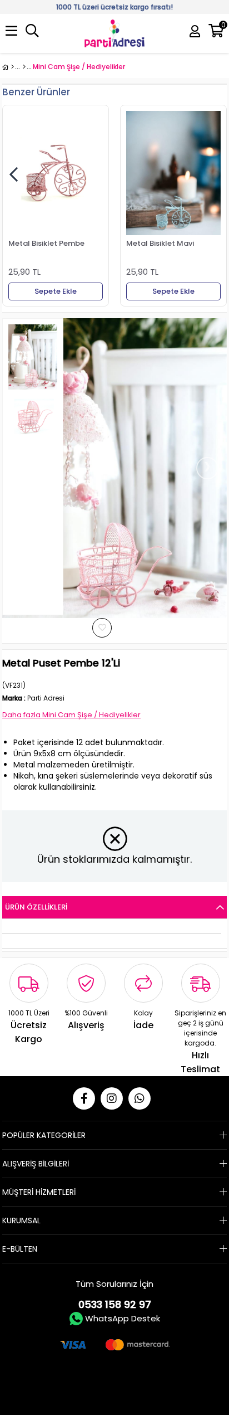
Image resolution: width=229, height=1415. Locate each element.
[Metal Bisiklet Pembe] (55, 173)
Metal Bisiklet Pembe (46, 243)
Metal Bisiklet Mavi (160, 243)
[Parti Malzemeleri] (8, 67)
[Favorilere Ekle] (113, 628)
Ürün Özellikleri (36, 907)
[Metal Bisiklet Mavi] (173, 173)
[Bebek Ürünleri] (24, 67)
